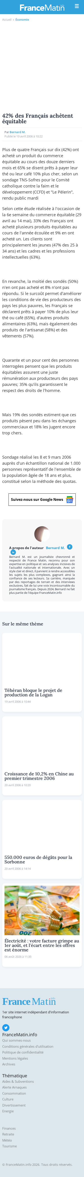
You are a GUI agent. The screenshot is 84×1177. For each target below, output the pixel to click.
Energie (8, 1111)
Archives (8, 1064)
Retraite (8, 1134)
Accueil (6, 20)
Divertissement (14, 1105)
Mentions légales (15, 1058)
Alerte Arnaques (14, 1087)
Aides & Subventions (18, 1081)
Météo (7, 1140)
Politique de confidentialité (22, 1052)
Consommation (14, 1093)
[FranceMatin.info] (42, 7)
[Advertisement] (42, 66)
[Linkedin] (13, 552)
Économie (22, 20)
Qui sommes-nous (16, 1040)
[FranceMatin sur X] (5, 1027)
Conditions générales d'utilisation (27, 1046)
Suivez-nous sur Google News (37, 499)
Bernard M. (18, 132)
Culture (7, 1099)
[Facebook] (69, 547)
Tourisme (9, 1146)
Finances (9, 1128)
